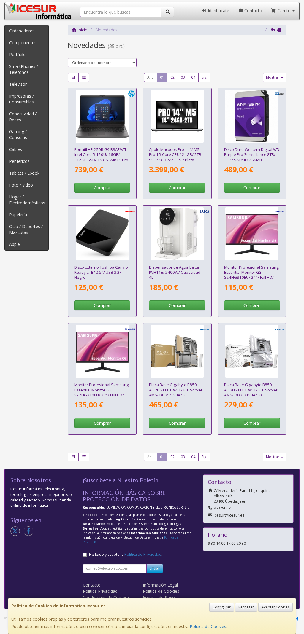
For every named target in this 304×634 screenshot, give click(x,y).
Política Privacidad (100, 591)
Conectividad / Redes (23, 116)
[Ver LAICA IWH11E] (177, 233)
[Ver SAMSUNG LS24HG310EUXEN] (251, 233)
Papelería (18, 214)
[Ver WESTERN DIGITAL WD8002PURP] (251, 116)
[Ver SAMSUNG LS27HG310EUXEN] (102, 351)
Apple (14, 244)
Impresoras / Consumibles (21, 99)
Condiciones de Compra (106, 597)
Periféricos (19, 161)
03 (183, 77)
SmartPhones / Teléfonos (23, 69)
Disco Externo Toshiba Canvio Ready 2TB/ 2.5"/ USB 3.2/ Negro (101, 272)
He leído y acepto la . (125, 554)
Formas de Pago (159, 597)
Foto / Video (21, 185)
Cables (15, 149)
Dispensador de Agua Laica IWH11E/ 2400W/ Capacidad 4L (174, 272)
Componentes (23, 42)
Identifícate (218, 10)
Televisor (18, 84)
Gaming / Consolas (18, 134)
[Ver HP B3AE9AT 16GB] (102, 116)
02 (172, 77)
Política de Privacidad (143, 554)
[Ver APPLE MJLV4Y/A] (177, 116)
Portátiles (18, 54)
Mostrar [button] (273, 77)
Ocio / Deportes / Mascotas (26, 229)
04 (193, 77)
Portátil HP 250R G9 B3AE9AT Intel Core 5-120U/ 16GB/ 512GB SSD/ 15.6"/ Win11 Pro (101, 155)
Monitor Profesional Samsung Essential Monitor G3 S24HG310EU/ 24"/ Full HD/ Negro (251, 275)
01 (162, 77)
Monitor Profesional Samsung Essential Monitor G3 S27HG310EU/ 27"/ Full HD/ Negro (101, 392)
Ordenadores (21, 31)
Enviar (155, 568)
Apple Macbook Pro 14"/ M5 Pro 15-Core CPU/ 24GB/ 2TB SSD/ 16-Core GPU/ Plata (175, 155)
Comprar (102, 187)
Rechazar (246, 607)
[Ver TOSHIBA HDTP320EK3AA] (102, 233)
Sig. (204, 77)
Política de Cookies (208, 626)
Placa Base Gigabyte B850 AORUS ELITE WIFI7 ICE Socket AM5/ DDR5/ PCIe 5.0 (175, 390)
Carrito (284, 10)
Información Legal (160, 585)
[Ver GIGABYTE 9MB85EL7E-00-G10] (251, 351)
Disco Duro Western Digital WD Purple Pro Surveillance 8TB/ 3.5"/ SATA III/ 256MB (251, 155)
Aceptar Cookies (275, 607)
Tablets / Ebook (24, 173)
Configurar (222, 607)
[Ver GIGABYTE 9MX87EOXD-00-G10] (177, 351)
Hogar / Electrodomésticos (27, 200)
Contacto (252, 10)
